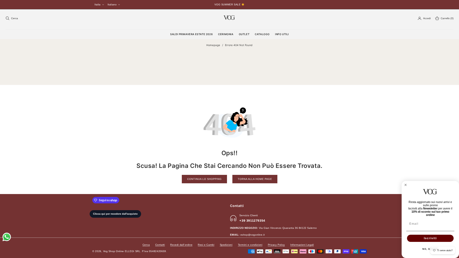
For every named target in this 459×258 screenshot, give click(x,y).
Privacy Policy (276, 244)
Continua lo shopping (204, 179)
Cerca (146, 244)
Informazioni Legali (302, 244)
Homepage (213, 45)
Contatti (160, 244)
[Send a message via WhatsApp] (7, 237)
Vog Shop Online (113, 251)
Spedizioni (226, 244)
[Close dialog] (405, 185)
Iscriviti (430, 238)
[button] (11, 18)
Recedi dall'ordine (181, 244)
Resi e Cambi (206, 244)
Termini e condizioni (250, 244)
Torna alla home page (255, 179)
